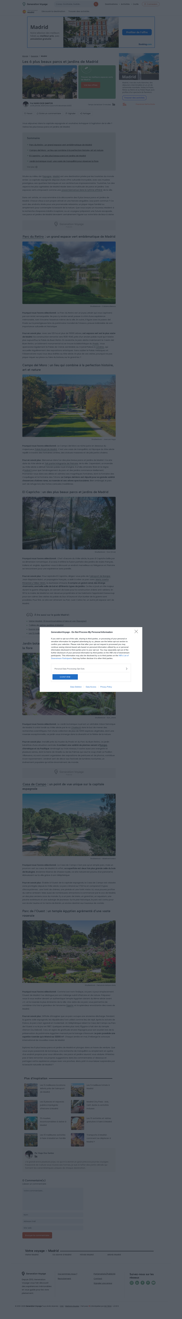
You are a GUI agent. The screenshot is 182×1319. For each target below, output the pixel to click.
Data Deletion (76, 687)
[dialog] (91, 659)
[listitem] (91, 668)
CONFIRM (65, 677)
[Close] (137, 632)
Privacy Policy (106, 687)
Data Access (91, 687)
